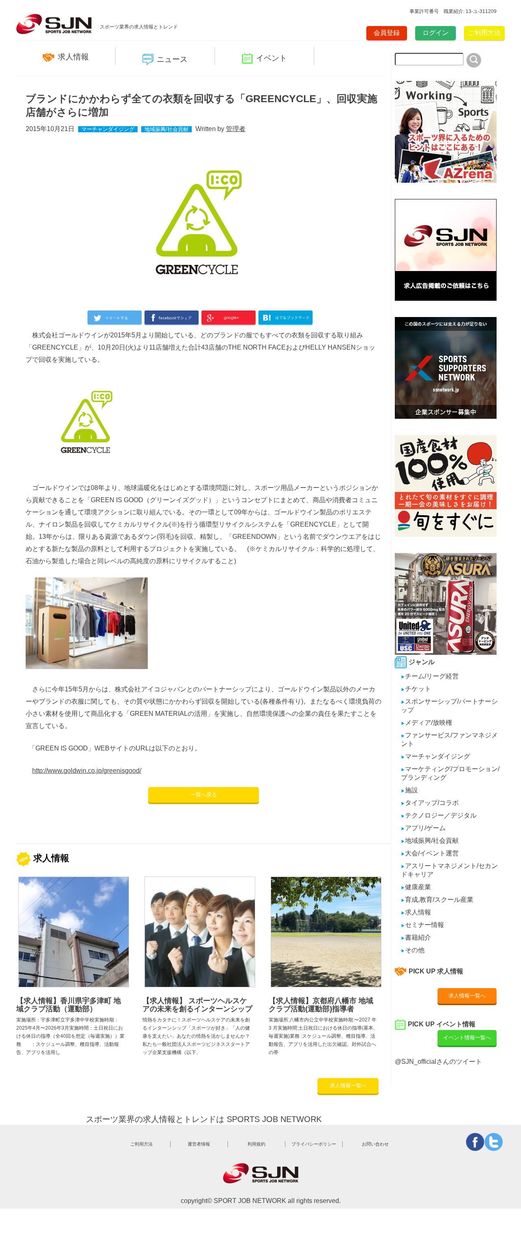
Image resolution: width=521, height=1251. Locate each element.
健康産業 (416, 887)
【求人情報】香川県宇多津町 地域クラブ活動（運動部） (68, 1005)
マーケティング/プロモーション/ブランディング (450, 773)
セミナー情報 (422, 924)
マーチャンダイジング (107, 129)
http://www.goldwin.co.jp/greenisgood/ (86, 770)
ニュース (172, 59)
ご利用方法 (484, 32)
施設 (409, 790)
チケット (416, 688)
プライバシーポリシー (313, 1144)
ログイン (435, 32)
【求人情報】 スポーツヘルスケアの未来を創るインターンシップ (197, 1005)
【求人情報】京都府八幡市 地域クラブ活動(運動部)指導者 (321, 1005)
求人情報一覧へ (348, 1086)
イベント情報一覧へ (467, 1037)
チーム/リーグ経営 (430, 676)
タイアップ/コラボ (430, 802)
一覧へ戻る (203, 795)
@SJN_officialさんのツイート (438, 1061)
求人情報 (73, 56)
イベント (271, 58)
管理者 (235, 128)
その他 (413, 950)
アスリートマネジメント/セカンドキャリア (449, 870)
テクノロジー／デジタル (439, 815)
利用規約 (256, 1144)
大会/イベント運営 (430, 853)
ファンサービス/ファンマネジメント (449, 739)
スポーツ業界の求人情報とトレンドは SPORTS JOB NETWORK (204, 1119)
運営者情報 (199, 1144)
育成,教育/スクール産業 (437, 899)
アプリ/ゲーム (423, 828)
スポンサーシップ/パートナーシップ (449, 705)
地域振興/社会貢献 (166, 129)
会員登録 (387, 32)
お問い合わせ (375, 1144)
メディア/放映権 (426, 722)
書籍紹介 (416, 937)
